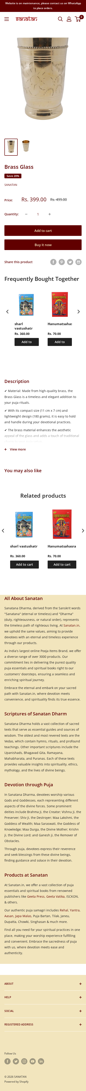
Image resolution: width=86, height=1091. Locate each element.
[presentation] (7, 311)
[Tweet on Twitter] (70, 262)
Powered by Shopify (16, 1081)
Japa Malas (23, 916)
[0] (78, 19)
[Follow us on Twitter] (16, 1061)
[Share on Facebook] (53, 262)
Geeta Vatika (55, 896)
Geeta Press (36, 896)
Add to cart (43, 230)
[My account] (69, 19)
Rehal (64, 910)
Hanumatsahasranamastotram (60, 324)
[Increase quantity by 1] (49, 214)
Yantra (75, 910)
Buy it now (43, 245)
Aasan (8, 916)
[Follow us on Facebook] (7, 1061)
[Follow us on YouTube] (33, 1061)
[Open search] (60, 19)
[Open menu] (6, 19)
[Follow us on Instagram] (24, 1061)
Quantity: (11, 214)
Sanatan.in (71, 625)
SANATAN (10, 185)
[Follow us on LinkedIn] (41, 1061)
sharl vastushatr (24, 326)
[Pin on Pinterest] (62, 262)
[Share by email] (78, 262)
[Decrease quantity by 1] (26, 214)
